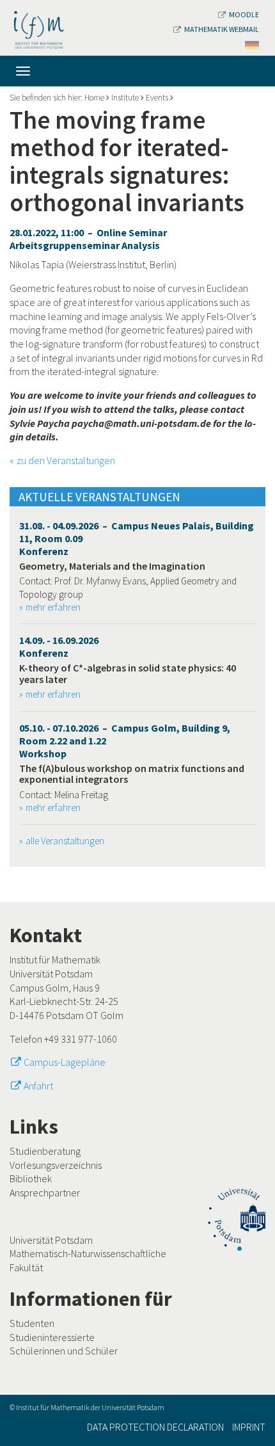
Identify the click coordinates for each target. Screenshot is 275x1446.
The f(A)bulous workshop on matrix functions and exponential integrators (131, 774)
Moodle (244, 14)
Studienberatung (45, 1151)
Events (157, 97)
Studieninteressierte (52, 1337)
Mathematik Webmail (221, 29)
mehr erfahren (53, 607)
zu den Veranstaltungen (66, 460)
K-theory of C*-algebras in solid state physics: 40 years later (127, 673)
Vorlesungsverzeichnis (56, 1165)
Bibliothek (31, 1178)
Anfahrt (38, 1085)
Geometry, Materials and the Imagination (112, 565)
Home (94, 97)
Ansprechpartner (45, 1192)
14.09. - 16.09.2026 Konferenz (58, 646)
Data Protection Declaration (155, 1426)
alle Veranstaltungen (65, 841)
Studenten (32, 1323)
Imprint (248, 1426)
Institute (125, 97)
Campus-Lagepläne (65, 1062)
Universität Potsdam (51, 1239)
